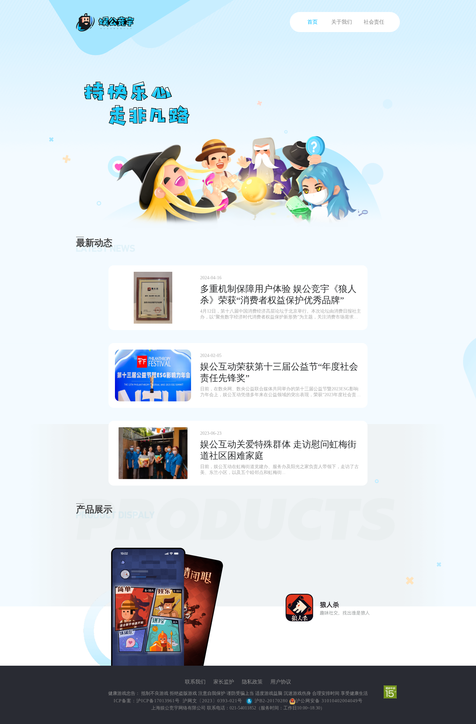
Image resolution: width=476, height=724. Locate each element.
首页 (312, 22)
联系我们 (195, 681)
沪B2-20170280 (271, 700)
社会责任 (374, 22)
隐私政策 (252, 681)
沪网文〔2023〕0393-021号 (212, 700)
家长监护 (223, 681)
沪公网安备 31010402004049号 (329, 700)
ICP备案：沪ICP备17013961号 (147, 700)
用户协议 (280, 681)
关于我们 (341, 22)
